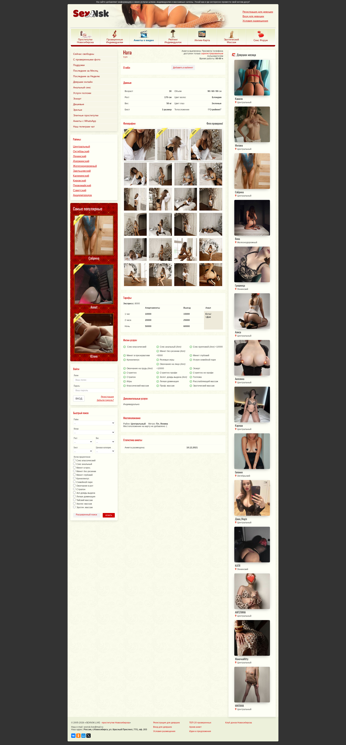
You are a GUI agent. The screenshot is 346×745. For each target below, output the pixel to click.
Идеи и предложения (200, 731)
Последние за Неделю (86, 76)
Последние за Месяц (85, 70)
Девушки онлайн (83, 81)
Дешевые (78, 104)
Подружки (79, 65)
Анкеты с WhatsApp (84, 121)
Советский (79, 190)
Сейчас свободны (83, 53)
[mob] (165, 14)
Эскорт (77, 98)
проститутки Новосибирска (116, 722)
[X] (88, 735)
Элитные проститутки (85, 115)
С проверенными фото (86, 59)
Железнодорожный (85, 165)
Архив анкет (195, 727)
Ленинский (79, 156)
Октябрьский (81, 151)
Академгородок (82, 195)
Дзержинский (81, 161)
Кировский (79, 180)
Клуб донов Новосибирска (238, 722)
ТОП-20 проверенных (200, 722)
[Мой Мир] (83, 735)
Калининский (81, 175)
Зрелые (77, 109)
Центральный (81, 146)
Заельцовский (82, 170)
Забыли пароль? (105, 400)
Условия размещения (255, 20)
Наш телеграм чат (84, 126)
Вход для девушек (253, 16)
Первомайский (82, 185)
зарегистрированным (212, 53)
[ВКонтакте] (73, 735)
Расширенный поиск (86, 514)
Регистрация (107, 396)
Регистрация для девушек (258, 11)
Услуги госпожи (82, 93)
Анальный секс (82, 87)
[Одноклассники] (78, 735)
